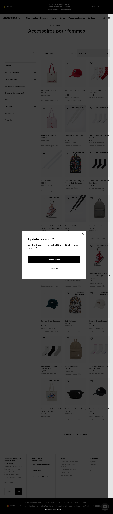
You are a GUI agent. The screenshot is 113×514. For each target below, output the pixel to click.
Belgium (54, 268)
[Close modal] (83, 233)
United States (54, 259)
